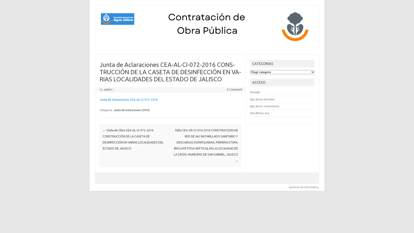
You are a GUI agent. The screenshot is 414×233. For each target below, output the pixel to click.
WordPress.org (259, 113)
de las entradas (262, 99)
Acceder (255, 92)
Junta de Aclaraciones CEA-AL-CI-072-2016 (129, 99)
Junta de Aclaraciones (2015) (132, 110)
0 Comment (234, 89)
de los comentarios (264, 106)
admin (108, 89)
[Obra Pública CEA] (207, 42)
